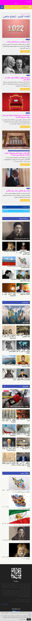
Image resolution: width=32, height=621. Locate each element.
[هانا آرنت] (9, 274)
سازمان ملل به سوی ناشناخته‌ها (9, 434)
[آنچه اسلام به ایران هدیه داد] (16, 231)
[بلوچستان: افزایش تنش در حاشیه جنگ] (23, 442)
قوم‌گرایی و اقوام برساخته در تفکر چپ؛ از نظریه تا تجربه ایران (9, 336)
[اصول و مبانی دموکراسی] (9, 246)
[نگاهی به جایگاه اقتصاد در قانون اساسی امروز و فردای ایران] (9, 287)
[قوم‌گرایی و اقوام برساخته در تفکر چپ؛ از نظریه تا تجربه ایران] (9, 330)
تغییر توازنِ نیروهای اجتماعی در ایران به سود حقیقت (23, 351)
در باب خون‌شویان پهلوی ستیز (23, 419)
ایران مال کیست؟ (11, 266)
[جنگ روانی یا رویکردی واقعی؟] (23, 428)
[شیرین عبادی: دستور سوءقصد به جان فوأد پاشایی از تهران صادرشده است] (23, 456)
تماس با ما (28, 1)
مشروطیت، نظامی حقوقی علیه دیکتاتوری (23, 336)
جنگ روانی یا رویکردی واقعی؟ (23, 434)
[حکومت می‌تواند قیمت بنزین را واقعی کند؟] (16, 398)
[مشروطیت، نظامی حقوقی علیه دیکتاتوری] (23, 330)
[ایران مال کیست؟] (9, 261)
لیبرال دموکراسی (25, 7)
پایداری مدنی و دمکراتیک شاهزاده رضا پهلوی (23, 293)
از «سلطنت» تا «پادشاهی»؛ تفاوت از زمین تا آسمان (23, 252)
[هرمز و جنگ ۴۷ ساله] (9, 359)
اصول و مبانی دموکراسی (10, 251)
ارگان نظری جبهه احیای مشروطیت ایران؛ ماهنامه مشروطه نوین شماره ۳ (17, 154)
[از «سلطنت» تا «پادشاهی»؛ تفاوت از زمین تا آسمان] (23, 246)
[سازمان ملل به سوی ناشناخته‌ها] (9, 428)
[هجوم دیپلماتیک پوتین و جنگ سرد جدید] (23, 359)
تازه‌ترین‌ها (25, 386)
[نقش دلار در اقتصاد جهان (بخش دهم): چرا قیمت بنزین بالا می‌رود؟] (9, 442)
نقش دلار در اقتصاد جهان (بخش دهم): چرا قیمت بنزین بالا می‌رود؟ (9, 448)
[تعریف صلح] (16, 315)
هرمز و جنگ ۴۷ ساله (10, 365)
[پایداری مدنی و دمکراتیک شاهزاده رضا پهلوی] (23, 287)
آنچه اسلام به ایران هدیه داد (21, 239)
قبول (29, 619)
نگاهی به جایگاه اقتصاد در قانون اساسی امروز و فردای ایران (9, 294)
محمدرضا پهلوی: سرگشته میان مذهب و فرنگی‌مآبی (17, 78)
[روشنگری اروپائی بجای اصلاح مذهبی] (9, 344)
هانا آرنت (13, 279)
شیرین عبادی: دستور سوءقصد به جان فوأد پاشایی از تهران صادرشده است (23, 464)
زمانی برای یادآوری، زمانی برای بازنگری (18, 190)
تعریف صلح (26, 323)
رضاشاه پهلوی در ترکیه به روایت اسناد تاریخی (23, 280)
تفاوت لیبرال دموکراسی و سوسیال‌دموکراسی (23, 267)
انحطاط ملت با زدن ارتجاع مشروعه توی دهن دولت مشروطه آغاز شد (16, 116)
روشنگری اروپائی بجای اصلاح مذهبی (9, 350)
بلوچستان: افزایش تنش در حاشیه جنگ (23, 448)
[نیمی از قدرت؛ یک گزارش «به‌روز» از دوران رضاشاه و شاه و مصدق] (9, 456)
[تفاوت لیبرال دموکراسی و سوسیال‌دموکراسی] (23, 261)
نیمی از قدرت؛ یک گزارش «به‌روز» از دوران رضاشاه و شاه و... (9, 463)
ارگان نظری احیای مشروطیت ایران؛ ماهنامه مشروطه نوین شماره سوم (18, 150)
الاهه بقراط (27, 39)
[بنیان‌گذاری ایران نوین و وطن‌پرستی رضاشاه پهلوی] (23, 373)
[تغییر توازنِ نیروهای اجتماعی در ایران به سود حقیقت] (23, 344)
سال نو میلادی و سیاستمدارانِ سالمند (18, 42)
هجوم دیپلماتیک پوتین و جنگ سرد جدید (23, 365)
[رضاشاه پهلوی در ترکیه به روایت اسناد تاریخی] (23, 274)
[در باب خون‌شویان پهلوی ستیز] (23, 413)
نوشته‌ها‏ (28, 75)
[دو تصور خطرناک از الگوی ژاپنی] (9, 373)
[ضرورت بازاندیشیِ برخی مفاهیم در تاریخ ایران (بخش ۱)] (9, 413)
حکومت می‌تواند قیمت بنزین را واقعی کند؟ (18, 406)
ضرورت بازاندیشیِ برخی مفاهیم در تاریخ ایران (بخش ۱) (9, 420)
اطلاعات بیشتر (22, 619)
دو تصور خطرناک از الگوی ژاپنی (9, 379)
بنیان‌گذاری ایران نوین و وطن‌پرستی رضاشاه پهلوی (23, 379)
